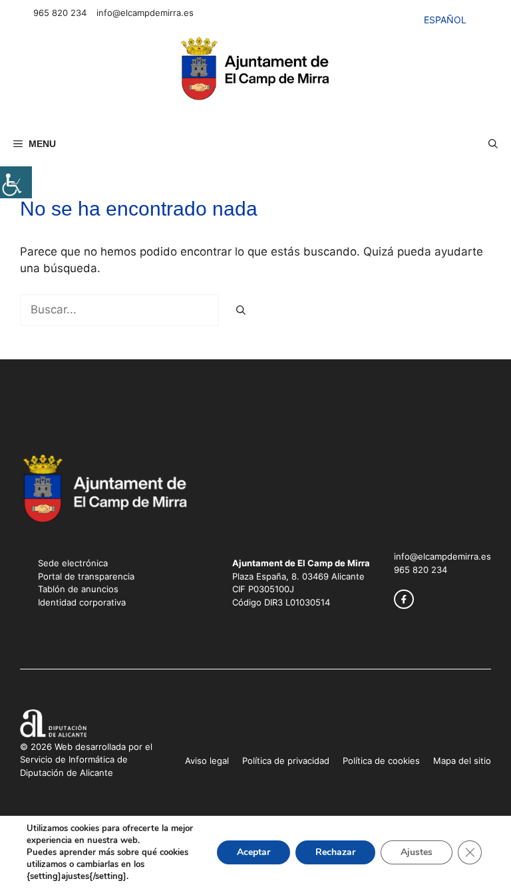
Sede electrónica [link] (73, 563)
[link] (16, 182)
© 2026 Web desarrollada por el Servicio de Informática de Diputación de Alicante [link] (86, 759)
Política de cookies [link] (381, 760)
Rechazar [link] (335, 852)
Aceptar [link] (253, 852)
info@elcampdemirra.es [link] (145, 12)
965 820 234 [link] (59, 12)
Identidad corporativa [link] (82, 602)
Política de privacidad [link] (285, 760)
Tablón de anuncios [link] (78, 589)
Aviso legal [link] (207, 760)
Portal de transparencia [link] (86, 576)
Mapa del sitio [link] (462, 760)
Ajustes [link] (416, 852)
